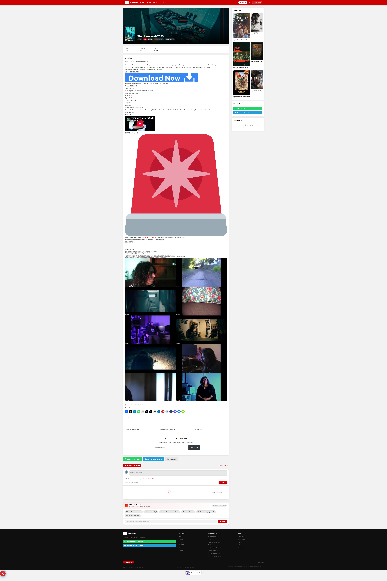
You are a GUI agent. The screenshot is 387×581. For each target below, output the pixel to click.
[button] (3, 573)
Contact (163, 2)
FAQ (239, 545)
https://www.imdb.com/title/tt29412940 (141, 91)
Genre (180, 547)
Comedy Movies (214, 553)
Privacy (176, 567)
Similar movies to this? (132, 515)
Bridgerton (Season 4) (132, 429)
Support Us (129, 562)
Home (142, 2)
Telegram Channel (243, 113)
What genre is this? (187, 512)
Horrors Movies (214, 542)
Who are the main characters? (169, 512)
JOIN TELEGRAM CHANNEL (135, 545)
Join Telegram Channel (155, 459)
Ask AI (223, 521)
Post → (223, 482)
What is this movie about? (133, 512)
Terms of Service (242, 539)
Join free (151, 478)
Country (181, 550)
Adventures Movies (214, 556)
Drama (132, 61)
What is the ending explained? (205, 512)
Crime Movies (213, 550)
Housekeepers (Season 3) (167, 429)
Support (192, 567)
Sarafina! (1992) (197, 429)
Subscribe (194, 447)
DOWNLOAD (129, 242)
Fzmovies (261, 562)
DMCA (239, 542)
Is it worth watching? (151, 512)
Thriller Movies (213, 545)
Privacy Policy (242, 536)
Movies (181, 539)
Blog (155, 2)
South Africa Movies (215, 547)
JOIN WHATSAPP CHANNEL (135, 541)
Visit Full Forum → (224, 465)
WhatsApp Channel (243, 109)
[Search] (249, 2)
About (148, 2)
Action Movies (213, 536)
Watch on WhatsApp (133, 459)
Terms (181, 567)
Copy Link (173, 459)
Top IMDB (181, 545)
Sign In (244, 2)
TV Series (181, 542)
